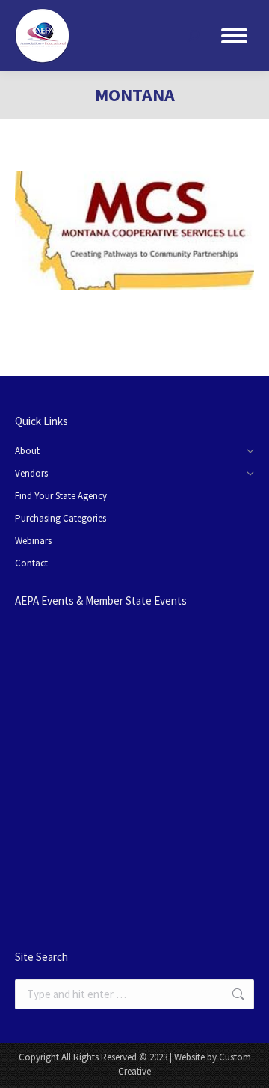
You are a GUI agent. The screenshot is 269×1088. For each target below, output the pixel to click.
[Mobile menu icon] (234, 35)
